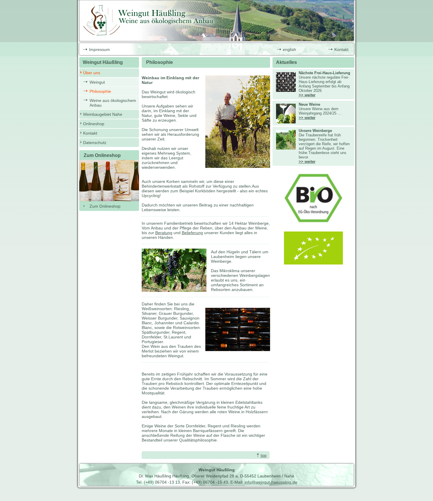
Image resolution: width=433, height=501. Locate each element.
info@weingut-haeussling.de (270, 482)
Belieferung (192, 232)
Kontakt (341, 49)
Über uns (91, 72)
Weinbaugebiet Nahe (102, 114)
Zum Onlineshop (105, 206)
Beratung (163, 232)
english (289, 49)
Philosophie (100, 91)
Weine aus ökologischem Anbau (113, 103)
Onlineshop (93, 123)
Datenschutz (94, 142)
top (264, 455)
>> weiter (307, 95)
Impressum (99, 49)
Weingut (97, 82)
